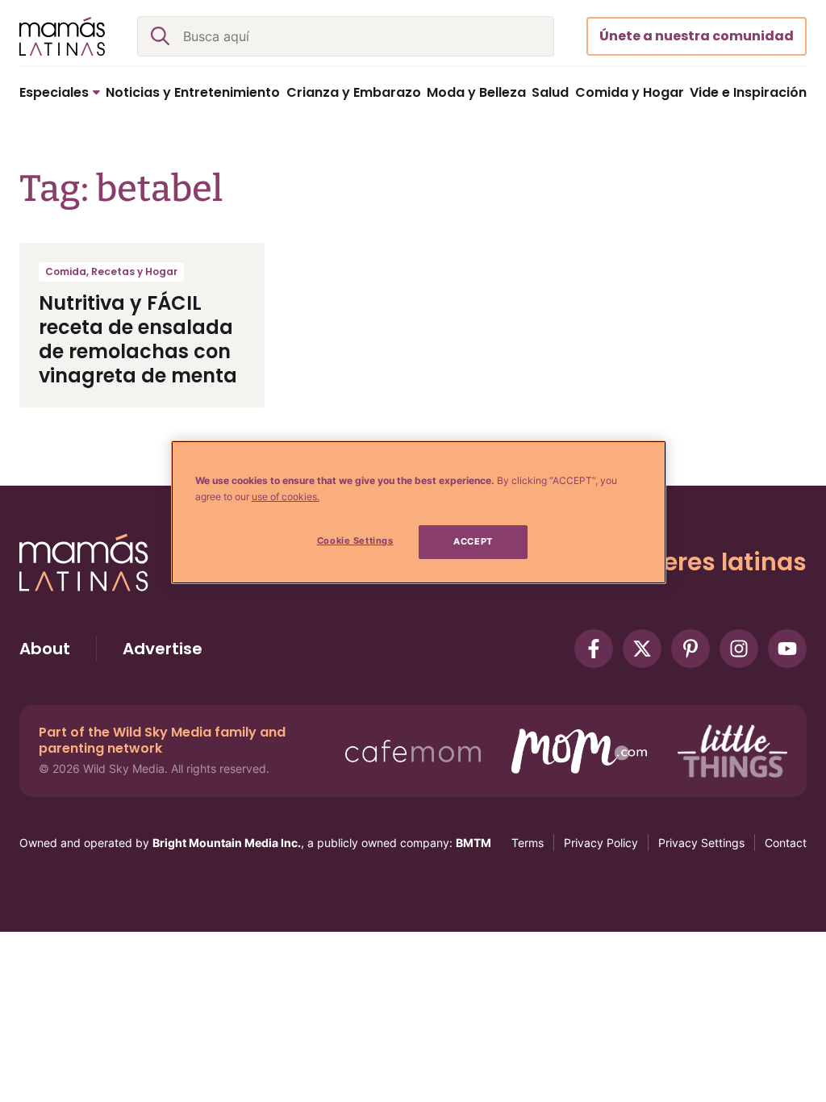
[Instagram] (739, 648)
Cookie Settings (355, 540)
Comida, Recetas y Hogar (111, 271)
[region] (418, 512)
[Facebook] (593, 648)
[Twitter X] (642, 648)
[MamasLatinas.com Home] (62, 36)
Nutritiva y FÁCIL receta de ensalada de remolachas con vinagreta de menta (138, 339)
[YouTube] (787, 648)
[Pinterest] (690, 648)
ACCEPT (472, 541)
